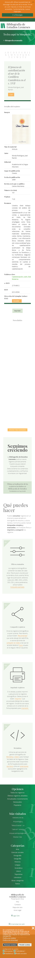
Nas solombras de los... (17, 393)
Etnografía (17, 855)
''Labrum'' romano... (18, 829)
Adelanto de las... (18, 818)
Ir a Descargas (18, 15)
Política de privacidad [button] (10, 940)
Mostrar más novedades (17, 430)
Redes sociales (21, 953)
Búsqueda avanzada (13, 40)
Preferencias (19, 951)
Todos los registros (17, 793)
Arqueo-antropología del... (18, 833)
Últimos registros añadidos (18, 796)
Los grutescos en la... (17, 352)
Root (20, 336)
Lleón (25, 277)
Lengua (17, 865)
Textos (17, 884)
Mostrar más (17, 837)
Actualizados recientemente (17, 799)
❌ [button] (33, 928)
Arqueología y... (18, 821)
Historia (17, 862)
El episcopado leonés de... (17, 332)
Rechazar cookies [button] (10, 945)
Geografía (17, 859)
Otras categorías (17, 880)
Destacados (17, 802)
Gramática (18, 868)
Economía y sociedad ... (17, 413)
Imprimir (17, 311)
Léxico (18, 871)
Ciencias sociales (17, 852)
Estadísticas (9, 953)
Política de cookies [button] (9, 938)
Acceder (16, 301)
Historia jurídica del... (17, 373)
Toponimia (18, 874)
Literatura (17, 877)
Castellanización (17, 277)
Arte (17, 849)
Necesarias (8, 951)
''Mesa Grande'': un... (18, 825)
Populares (17, 805)
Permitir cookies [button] (24, 945)
